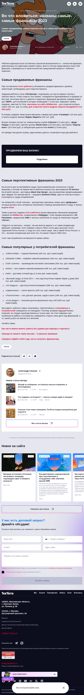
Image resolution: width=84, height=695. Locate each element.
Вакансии (5, 618)
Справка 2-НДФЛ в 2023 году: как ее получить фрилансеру (30, 339)
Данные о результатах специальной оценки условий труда (20, 625)
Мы (35, 593)
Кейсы (41, 499)
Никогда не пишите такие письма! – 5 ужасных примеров (29, 334)
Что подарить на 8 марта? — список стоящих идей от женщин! (45, 397)
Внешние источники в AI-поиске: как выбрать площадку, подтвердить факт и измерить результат (17, 477)
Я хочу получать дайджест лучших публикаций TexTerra (23, 572)
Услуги (42, 593)
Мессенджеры (43, 389)
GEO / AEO (6, 485)
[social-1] (36, 681)
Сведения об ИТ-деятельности (11, 621)
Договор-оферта (7, 628)
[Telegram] (24, 356)
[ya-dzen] (20, 681)
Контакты (78, 593)
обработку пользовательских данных (60, 568)
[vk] (15, 681)
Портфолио (52, 593)
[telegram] (16, 643)
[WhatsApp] (35, 356)
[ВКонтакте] (30, 356)
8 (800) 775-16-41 (9, 633)
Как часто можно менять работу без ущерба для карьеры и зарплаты (35, 329)
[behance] (31, 681)
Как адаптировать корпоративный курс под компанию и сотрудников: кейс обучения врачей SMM (54, 477)
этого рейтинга (25, 86)
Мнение (47, 400)
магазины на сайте (36, 104)
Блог (69, 593)
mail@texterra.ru (9, 663)
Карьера (6, 346)
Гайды (41, 400)
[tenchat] (42, 681)
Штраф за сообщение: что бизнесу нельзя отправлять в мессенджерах (42, 386)
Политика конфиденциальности (12, 690)
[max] (22, 643)
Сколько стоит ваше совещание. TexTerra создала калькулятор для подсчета (47, 411)
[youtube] (25, 681)
